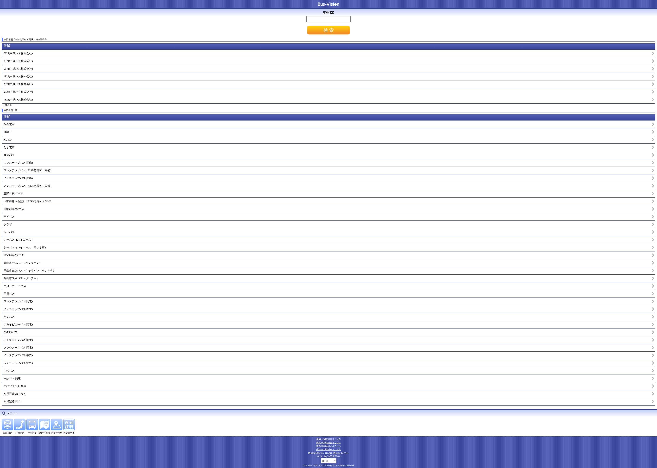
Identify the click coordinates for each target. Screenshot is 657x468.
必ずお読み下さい (332, 456)
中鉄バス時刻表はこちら (328, 449)
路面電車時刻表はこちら (328, 446)
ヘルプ (319, 456)
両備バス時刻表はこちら (328, 439)
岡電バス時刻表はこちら (328, 442)
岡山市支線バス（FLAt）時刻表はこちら (328, 453)
